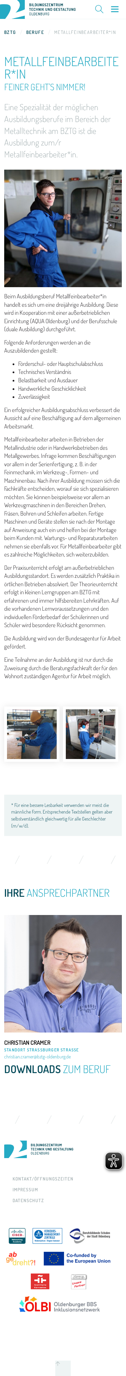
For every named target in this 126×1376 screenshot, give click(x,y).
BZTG (10, 32)
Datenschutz (28, 1200)
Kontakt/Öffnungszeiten (43, 1179)
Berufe (35, 32)
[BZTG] (63, 1149)
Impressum (25, 1189)
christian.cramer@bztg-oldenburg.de (37, 1056)
